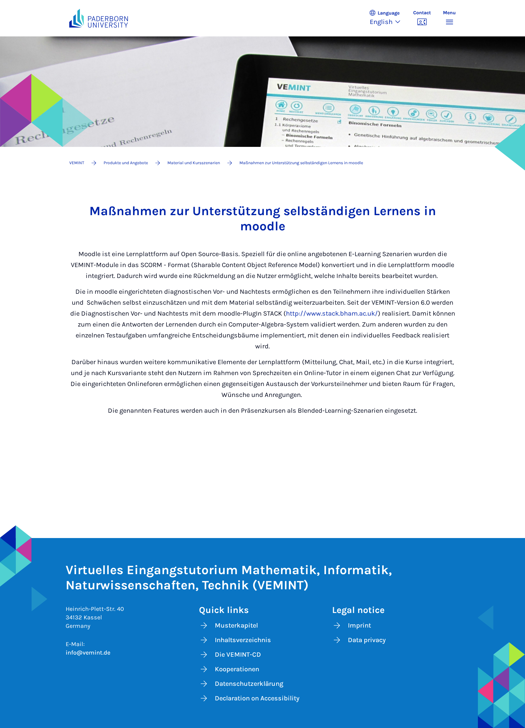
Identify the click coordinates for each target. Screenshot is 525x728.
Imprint (359, 625)
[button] (388, 18)
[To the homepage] (98, 18)
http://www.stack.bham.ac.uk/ (332, 313)
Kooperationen (237, 669)
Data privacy (367, 640)
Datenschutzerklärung (249, 684)
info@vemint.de (88, 652)
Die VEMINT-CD (238, 655)
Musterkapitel (236, 625)
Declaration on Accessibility (257, 698)
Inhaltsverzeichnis (243, 640)
